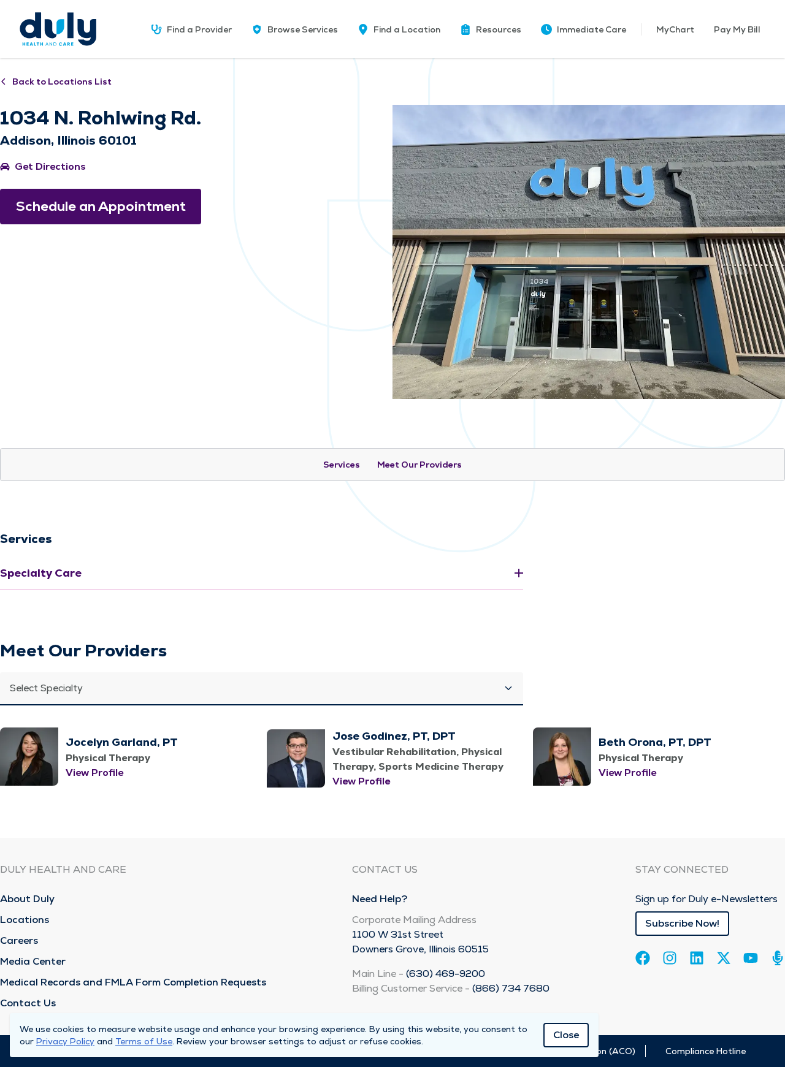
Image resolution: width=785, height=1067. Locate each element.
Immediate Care (591, 29)
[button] (490, 29)
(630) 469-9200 (445, 973)
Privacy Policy (65, 1041)
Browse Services (302, 29)
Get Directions (50, 166)
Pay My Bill (737, 29)
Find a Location (406, 29)
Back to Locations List (62, 81)
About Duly (27, 898)
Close (566, 1034)
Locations (24, 919)
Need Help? (379, 898)
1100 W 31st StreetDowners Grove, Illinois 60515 (420, 941)
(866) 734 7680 (511, 988)
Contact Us (28, 1003)
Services (341, 464)
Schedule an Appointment (101, 206)
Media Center (33, 961)
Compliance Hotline (705, 1051)
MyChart (675, 29)
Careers (19, 940)
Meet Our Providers (419, 464)
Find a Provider (199, 29)
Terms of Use (143, 1041)
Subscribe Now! (682, 923)
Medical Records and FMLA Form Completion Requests (133, 982)
